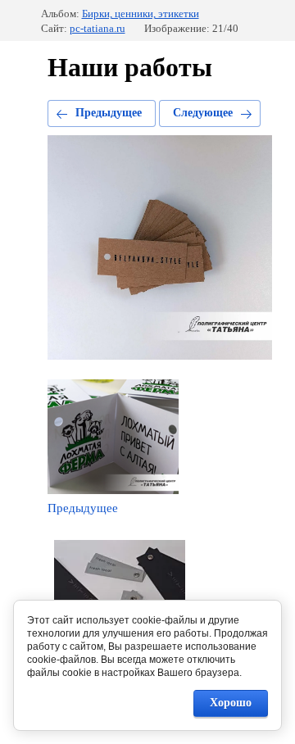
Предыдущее (108, 113)
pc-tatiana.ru (97, 28)
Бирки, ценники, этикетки (140, 13)
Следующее (203, 113)
